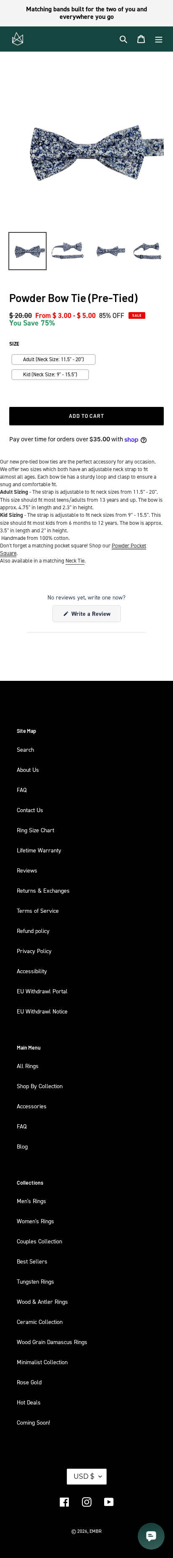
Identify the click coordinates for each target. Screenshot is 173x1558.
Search (25, 749)
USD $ (83, 1476)
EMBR (95, 1531)
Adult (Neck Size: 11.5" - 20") (53, 359)
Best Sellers (32, 1261)
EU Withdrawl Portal (42, 991)
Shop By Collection (40, 1085)
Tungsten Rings (35, 1281)
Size (14, 344)
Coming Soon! (33, 1422)
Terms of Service (38, 910)
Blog (22, 1146)
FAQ (21, 789)
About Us (28, 769)
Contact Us (30, 809)
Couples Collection (39, 1241)
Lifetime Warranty (39, 850)
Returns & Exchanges (43, 890)
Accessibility (32, 970)
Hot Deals (29, 1402)
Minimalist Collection (42, 1361)
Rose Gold (29, 1382)
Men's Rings (31, 1200)
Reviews (27, 870)
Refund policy (33, 930)
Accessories (32, 1106)
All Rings (28, 1065)
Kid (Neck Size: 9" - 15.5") (50, 374)
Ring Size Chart (35, 830)
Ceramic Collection (40, 1321)
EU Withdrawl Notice (42, 1011)
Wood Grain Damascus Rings (52, 1341)
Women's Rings (35, 1221)
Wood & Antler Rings (42, 1301)
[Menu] (159, 39)
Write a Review (95, 616)
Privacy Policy (34, 950)
